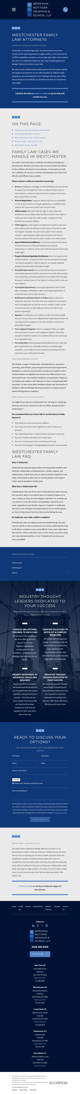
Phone (14, 763)
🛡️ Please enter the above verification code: (27, 783)
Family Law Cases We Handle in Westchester (32, 130)
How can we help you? (20, 791)
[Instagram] (46, 925)
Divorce (28, 906)
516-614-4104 (40, 1025)
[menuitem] (40, 562)
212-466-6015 (40, 981)
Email (43, 763)
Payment (57, 906)
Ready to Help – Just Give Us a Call (28, 141)
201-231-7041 (40, 1047)
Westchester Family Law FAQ (26, 145)
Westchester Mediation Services (27, 134)
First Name (16, 756)
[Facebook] (38, 925)
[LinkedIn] (33, 925)
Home (14, 906)
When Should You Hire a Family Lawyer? (30, 137)
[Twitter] (42, 925)
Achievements (38, 906)
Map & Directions (40, 978)
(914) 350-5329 (40, 946)
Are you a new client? (19, 770)
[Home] (39, 10)
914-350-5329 (40, 1003)
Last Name (44, 756)
